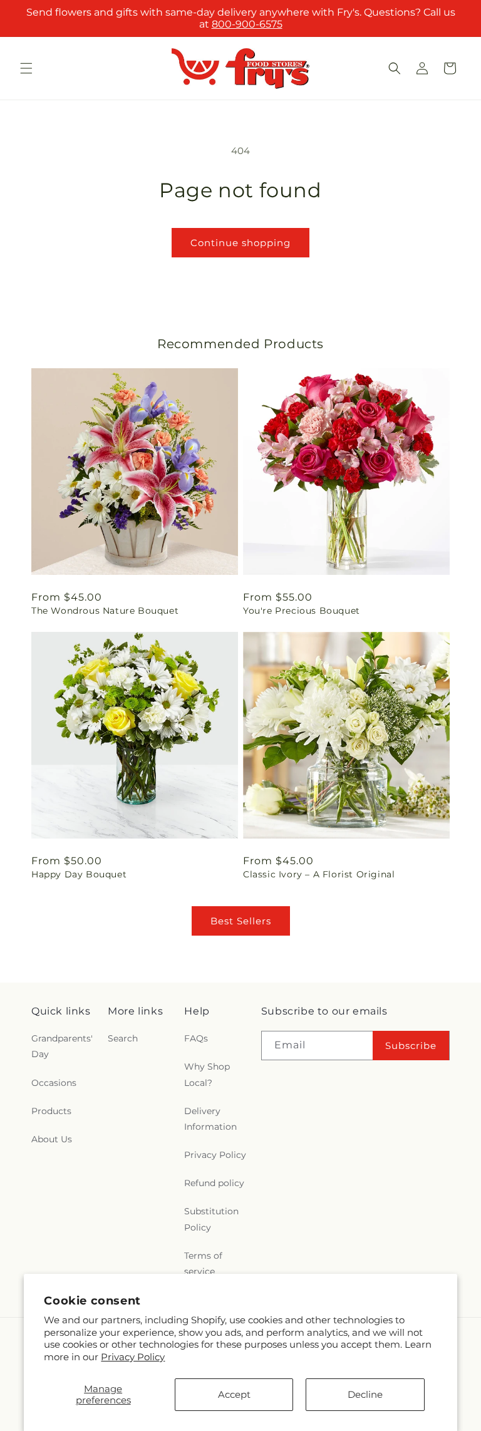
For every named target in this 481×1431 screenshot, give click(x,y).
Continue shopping (240, 243)
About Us (51, 1139)
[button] (26, 68)
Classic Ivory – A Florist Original (319, 874)
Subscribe (411, 1045)
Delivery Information (210, 1118)
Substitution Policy (211, 1219)
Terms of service (203, 1263)
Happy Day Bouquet (79, 874)
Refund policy (214, 1183)
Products (51, 1111)
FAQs (196, 1038)
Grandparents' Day (62, 1046)
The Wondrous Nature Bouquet (104, 610)
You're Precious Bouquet (301, 610)
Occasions (53, 1082)
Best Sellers (240, 921)
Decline (365, 1394)
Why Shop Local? (207, 1074)
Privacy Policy (133, 1357)
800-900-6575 (247, 24)
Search (123, 1038)
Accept (234, 1394)
